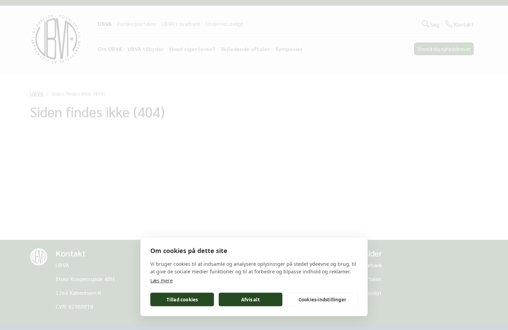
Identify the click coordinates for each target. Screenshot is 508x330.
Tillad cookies (182, 300)
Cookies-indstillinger (322, 300)
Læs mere (161, 280)
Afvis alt (250, 300)
